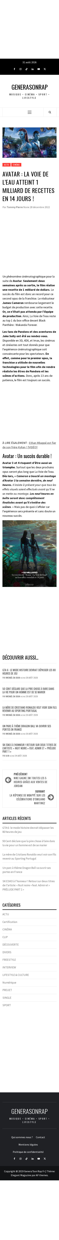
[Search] (50, 112)
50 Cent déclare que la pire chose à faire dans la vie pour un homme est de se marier (28, 690)
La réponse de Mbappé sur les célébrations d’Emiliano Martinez (27, 797)
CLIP (5, 937)
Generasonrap (29, 87)
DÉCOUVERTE (10, 944)
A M (7, 755)
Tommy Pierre (15, 207)
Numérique (9, 982)
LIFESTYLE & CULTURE (15, 975)
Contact (40, 1137)
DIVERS (6, 952)
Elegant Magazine (21, 1175)
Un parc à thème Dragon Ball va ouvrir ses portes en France (26, 727)
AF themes (42, 1175)
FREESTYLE (9, 960)
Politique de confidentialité (28, 1151)
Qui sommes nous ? (22, 1137)
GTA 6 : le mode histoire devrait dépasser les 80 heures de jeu (29, 671)
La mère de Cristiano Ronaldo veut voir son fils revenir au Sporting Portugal (29, 709)
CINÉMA (16, 164)
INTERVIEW (9, 967)
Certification (9, 922)
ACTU (6, 164)
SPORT (6, 1005)
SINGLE (6, 997)
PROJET (7, 990)
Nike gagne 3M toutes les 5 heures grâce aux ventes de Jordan (30, 780)
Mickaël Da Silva (13, 677)
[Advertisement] (29, 29)
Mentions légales (28, 1144)
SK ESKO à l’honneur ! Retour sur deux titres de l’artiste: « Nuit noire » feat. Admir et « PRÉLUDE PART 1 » (29, 748)
